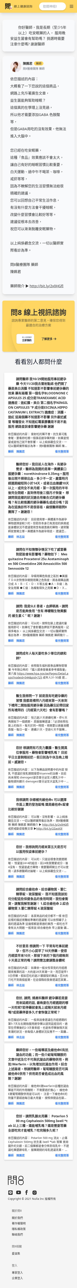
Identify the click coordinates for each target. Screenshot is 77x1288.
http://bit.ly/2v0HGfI (46, 286)
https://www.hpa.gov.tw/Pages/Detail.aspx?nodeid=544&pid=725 (38, 675)
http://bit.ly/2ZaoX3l (49, 828)
